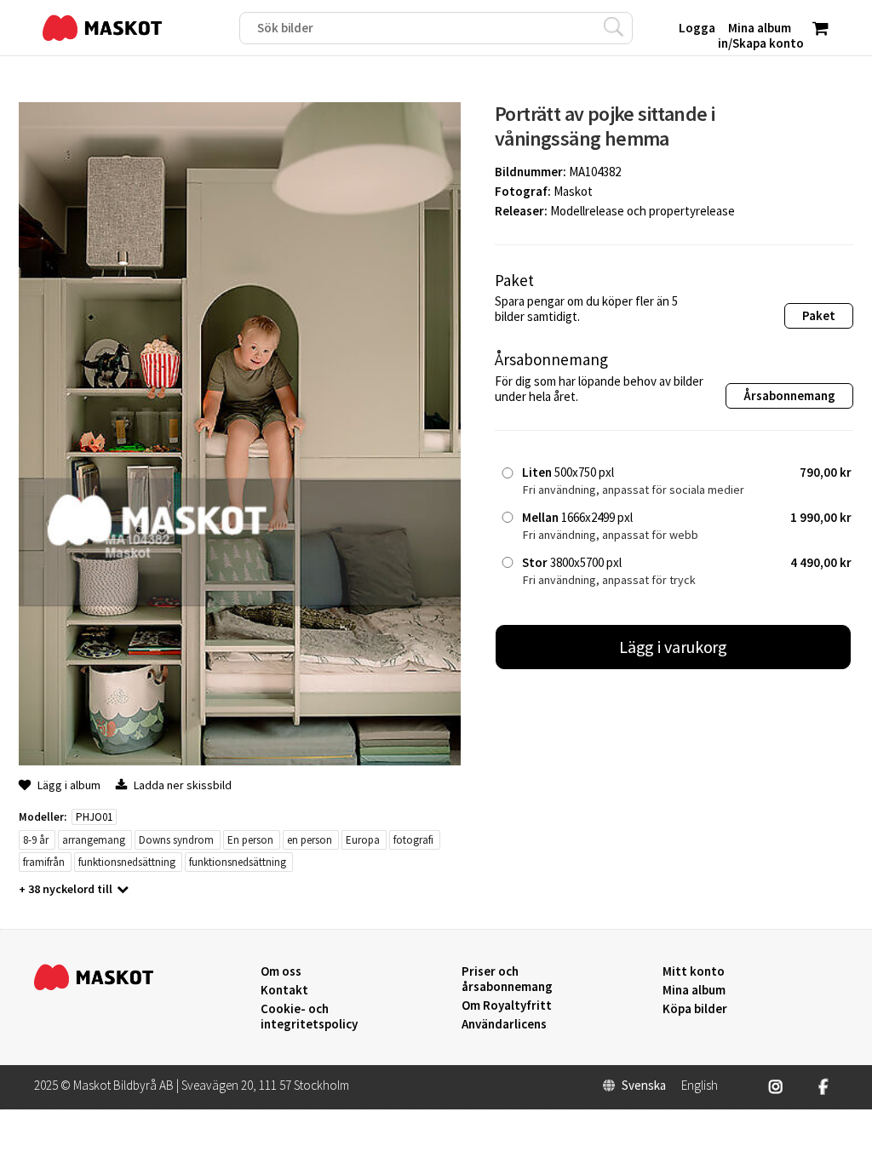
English (699, 1085)
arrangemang (93, 840)
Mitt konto (694, 971)
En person (250, 840)
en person (309, 840)
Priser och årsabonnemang (507, 979)
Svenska (644, 1085)
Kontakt (284, 990)
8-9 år (36, 840)
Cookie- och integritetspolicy (309, 1016)
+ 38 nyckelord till (65, 889)
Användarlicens (504, 1024)
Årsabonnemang (789, 395)
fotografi (413, 840)
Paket (818, 315)
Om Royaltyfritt (507, 1005)
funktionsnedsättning (126, 862)
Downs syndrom (176, 840)
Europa (363, 840)
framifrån (44, 862)
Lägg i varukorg (673, 646)
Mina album (694, 990)
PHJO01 (94, 817)
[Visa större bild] (240, 761)
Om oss (281, 971)
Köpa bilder (695, 1009)
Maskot (573, 191)
